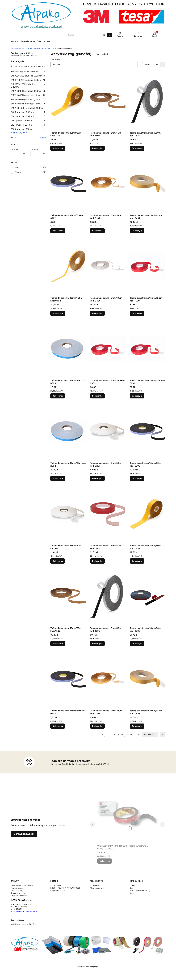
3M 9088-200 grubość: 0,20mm (28, 75)
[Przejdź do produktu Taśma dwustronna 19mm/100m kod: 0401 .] (147, 679)
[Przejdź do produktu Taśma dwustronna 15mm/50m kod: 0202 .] (147, 432)
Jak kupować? (56, 885)
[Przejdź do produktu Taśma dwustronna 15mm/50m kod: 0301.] (68, 514)
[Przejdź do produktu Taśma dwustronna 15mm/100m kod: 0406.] (108, 266)
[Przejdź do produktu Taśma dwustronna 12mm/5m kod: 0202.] (68, 184)
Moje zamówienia (97, 888)
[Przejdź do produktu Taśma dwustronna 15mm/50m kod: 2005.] (147, 597)
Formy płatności (17, 888)
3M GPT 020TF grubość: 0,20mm (28, 85)
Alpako (18, 172)
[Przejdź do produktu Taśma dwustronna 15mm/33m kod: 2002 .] (68, 432)
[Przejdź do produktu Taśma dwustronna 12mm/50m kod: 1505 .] (147, 101)
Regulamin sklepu (57, 890)
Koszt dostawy (17, 890)
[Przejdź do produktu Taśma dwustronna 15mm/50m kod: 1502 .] (68, 597)
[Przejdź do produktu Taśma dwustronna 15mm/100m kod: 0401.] (147, 184)
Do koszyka (58, 148)
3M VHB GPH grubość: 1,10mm (28, 95)
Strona (147, 64)
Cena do (34, 149)
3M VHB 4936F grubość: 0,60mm (28, 108)
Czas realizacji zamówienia (22, 885)
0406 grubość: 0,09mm (28, 112)
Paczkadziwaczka (17, 48)
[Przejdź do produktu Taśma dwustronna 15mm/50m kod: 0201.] (108, 432)
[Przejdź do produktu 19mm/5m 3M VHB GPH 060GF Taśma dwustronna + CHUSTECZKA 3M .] (127, 814)
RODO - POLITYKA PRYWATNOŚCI (65, 888)
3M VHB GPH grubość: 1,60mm (28, 99)
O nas (132, 885)
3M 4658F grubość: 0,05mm (28, 71)
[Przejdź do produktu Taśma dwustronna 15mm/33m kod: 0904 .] (147, 349)
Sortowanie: (55, 59)
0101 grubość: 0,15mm (28, 125)
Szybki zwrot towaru (19, 896)
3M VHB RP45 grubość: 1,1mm (28, 103)
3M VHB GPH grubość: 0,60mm (28, 91)
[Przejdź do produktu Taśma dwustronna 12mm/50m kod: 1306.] (68, 101)
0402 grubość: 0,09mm (28, 116)
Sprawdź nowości (24, 833)
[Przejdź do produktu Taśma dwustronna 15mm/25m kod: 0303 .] (68, 349)
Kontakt (133, 893)
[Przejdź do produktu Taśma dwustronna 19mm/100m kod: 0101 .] (108, 679)
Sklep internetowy (87, 967)
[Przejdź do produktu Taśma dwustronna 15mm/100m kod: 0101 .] (108, 184)
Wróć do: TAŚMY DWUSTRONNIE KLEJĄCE (29, 66)
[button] (109, 35)
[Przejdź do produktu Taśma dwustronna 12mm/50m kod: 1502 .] (108, 101)
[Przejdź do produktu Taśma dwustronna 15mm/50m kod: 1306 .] (147, 514)
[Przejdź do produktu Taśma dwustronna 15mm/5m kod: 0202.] (68, 679)
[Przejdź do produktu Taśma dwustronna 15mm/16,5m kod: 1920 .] (147, 266)
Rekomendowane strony (140, 890)
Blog (131, 888)
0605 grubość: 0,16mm (28, 129)
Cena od (14, 149)
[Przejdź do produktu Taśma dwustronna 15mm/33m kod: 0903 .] (108, 349)
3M (16, 167)
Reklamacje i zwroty (19, 893)
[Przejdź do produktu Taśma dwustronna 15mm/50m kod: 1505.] (108, 597)
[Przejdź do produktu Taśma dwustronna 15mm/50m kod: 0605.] (108, 514)
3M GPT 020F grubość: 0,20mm (28, 80)
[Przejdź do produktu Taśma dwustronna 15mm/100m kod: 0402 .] (68, 266)
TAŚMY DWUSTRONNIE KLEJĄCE (39, 48)
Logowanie (94, 885)
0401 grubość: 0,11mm (28, 120)
